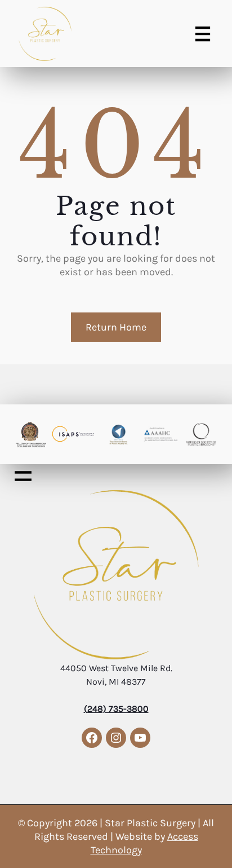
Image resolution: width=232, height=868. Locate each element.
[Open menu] (203, 34)
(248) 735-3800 (116, 708)
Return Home (116, 327)
